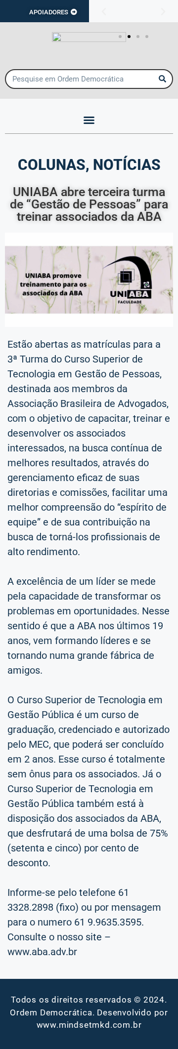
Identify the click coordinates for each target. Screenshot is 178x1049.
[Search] (162, 79)
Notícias (127, 164)
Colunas (52, 164)
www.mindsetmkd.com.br (89, 1025)
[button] (104, 12)
